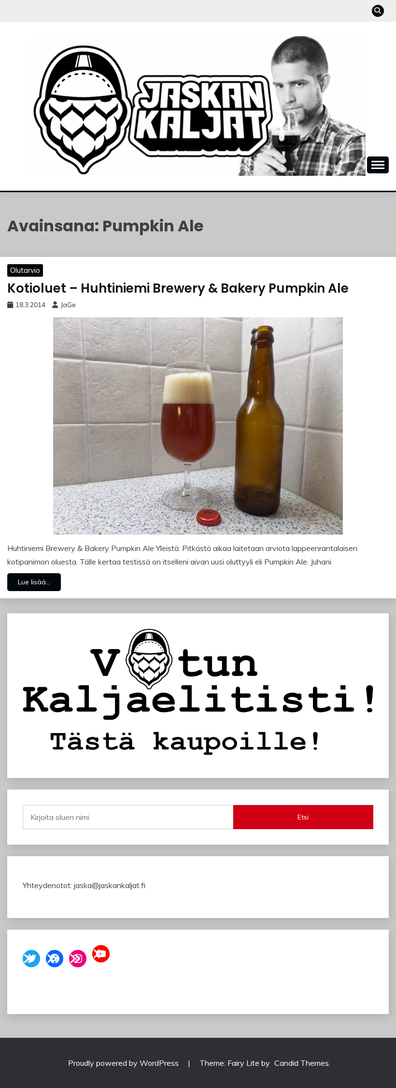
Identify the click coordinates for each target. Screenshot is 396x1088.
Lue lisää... (34, 582)
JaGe (68, 304)
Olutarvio (25, 270)
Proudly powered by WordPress (124, 1063)
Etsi (303, 817)
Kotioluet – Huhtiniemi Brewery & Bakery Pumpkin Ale (178, 288)
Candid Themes (301, 1063)
